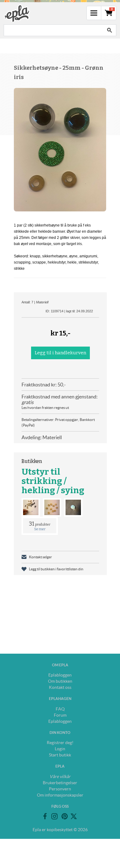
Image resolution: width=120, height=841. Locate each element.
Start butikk (60, 754)
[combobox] (53, 30)
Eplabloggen (60, 674)
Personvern (60, 788)
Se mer (40, 529)
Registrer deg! (60, 742)
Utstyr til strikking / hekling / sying (53, 481)
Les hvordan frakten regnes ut (45, 408)
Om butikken (60, 681)
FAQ (60, 708)
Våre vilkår (60, 776)
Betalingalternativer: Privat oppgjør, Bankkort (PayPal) (58, 422)
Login (60, 748)
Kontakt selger (40, 557)
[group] (60, 149)
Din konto (60, 733)
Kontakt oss (60, 687)
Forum (60, 715)
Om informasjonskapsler (60, 795)
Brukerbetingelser (60, 782)
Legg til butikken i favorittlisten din (56, 569)
